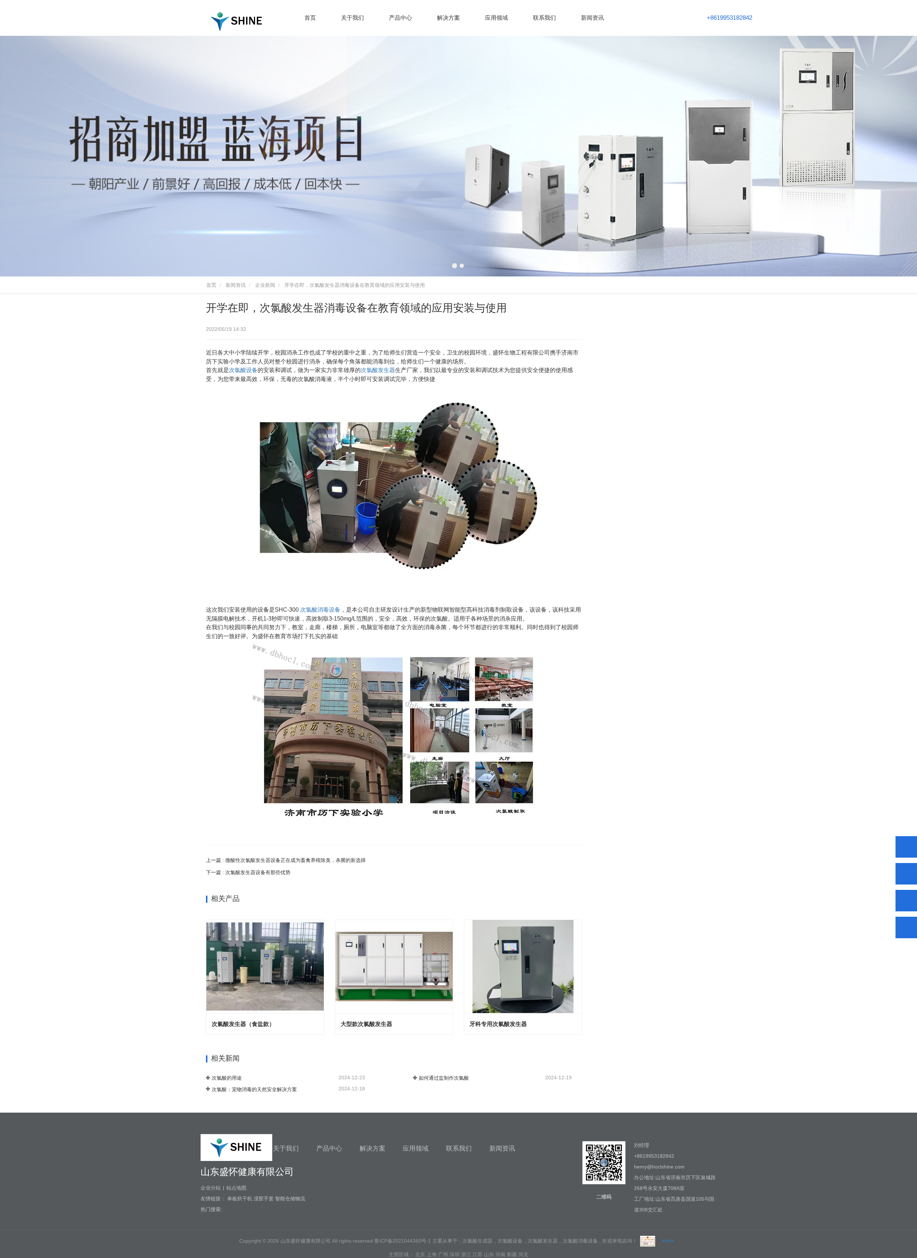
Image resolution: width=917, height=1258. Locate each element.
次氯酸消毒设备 (320, 610)
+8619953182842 (729, 17)
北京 (420, 1254)
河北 (523, 1254)
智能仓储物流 (290, 1198)
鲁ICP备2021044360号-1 (402, 1240)
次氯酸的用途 (227, 1078)
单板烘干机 (239, 1198)
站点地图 (236, 1188)
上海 (432, 1254)
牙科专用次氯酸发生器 (498, 1024)
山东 (489, 1254)
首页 (310, 18)
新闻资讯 (236, 285)
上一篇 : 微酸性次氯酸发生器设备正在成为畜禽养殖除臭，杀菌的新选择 (286, 860)
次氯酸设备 (243, 370)
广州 (443, 1254)
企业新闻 (265, 285)
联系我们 (544, 18)
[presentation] (70, 156)
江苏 (477, 1254)
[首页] (236, 21)
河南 (500, 1254)
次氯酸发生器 (378, 370)
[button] (454, 265)
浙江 (466, 1254)
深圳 (455, 1254)
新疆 (512, 1254)
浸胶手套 (264, 1198)
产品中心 (329, 1148)
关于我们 (286, 1148)
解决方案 (372, 1148)
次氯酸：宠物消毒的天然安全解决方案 (254, 1089)
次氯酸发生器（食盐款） (243, 1024)
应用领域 (415, 1148)
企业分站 (211, 1188)
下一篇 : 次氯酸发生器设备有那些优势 (248, 872)
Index (668, 1240)
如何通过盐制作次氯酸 (444, 1078)
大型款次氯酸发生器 (366, 1024)
